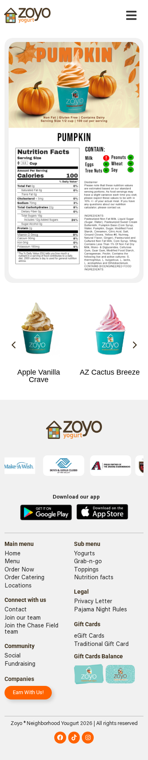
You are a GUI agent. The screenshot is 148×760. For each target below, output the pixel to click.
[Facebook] (60, 738)
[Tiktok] (74, 738)
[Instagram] (88, 738)
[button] (131, 15)
